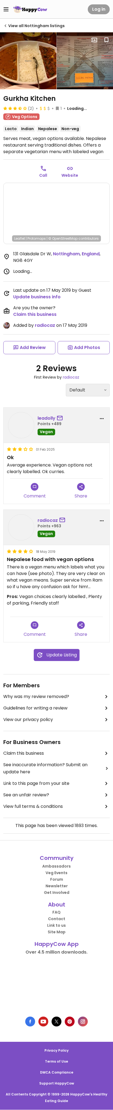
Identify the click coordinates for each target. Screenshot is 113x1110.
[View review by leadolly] (21, 425)
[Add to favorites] (106, 40)
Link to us (56, 925)
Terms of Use (56, 1061)
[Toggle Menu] (6, 9)
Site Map (57, 932)
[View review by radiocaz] (21, 527)
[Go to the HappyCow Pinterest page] (70, 1021)
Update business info (37, 297)
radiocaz (45, 325)
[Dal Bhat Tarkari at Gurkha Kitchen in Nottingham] (28, 60)
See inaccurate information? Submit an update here (45, 768)
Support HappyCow (56, 1083)
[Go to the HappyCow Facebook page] (30, 1021)
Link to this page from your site (36, 783)
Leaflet (19, 238)
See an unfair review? (26, 795)
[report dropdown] (101, 418)
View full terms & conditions (33, 806)
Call (43, 175)
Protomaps (36, 238)
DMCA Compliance (56, 1072)
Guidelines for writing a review (35, 708)
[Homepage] (30, 9)
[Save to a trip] (94, 40)
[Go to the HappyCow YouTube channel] (43, 1021)
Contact (56, 919)
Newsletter (57, 886)
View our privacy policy (28, 719)
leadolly (46, 418)
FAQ (56, 912)
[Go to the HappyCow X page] (56, 1021)
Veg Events (56, 873)
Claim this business (34, 314)
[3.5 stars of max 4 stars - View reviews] (15, 108)
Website (69, 175)
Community (57, 858)
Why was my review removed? (36, 696)
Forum (56, 879)
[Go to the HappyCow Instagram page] (83, 1021)
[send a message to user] (61, 418)
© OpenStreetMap (63, 238)
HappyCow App (57, 944)
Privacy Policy (56, 1050)
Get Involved (56, 892)
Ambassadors (56, 866)
